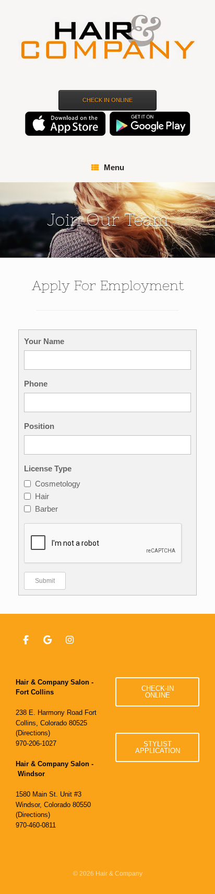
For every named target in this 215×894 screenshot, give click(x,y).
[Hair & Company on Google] (47, 640)
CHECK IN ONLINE (107, 100)
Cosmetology (57, 483)
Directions (33, 733)
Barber (46, 508)
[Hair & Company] (107, 38)
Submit (45, 580)
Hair (42, 496)
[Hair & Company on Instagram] (69, 640)
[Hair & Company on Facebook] (25, 640)
